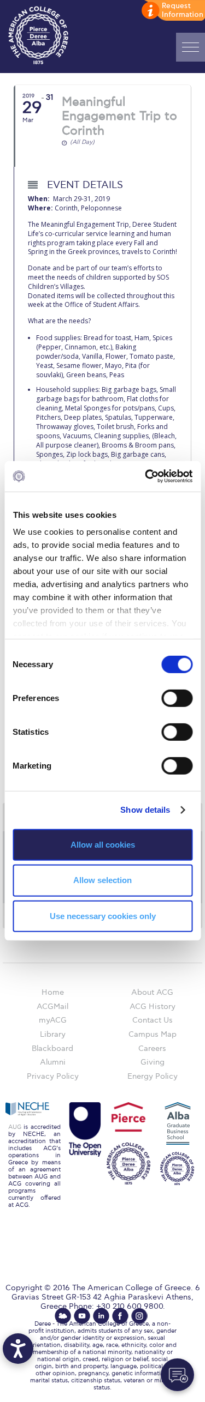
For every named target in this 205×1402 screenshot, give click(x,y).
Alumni (53, 1062)
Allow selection (102, 880)
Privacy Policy (53, 1076)
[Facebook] (120, 1316)
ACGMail (52, 1006)
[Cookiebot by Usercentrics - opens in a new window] (145, 476)
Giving (152, 1062)
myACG (53, 1020)
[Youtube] (82, 1316)
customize (172, 11)
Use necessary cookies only (103, 916)
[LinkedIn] (101, 1316)
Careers (152, 1048)
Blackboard (52, 1048)
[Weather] (63, 1316)
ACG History (152, 1006)
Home (53, 992)
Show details (145, 809)
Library (53, 1034)
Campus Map (152, 1034)
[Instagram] (139, 1316)
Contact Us (152, 1020)
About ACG (152, 992)
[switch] (176, 697)
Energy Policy (152, 1076)
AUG (14, 1127)
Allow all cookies (103, 844)
